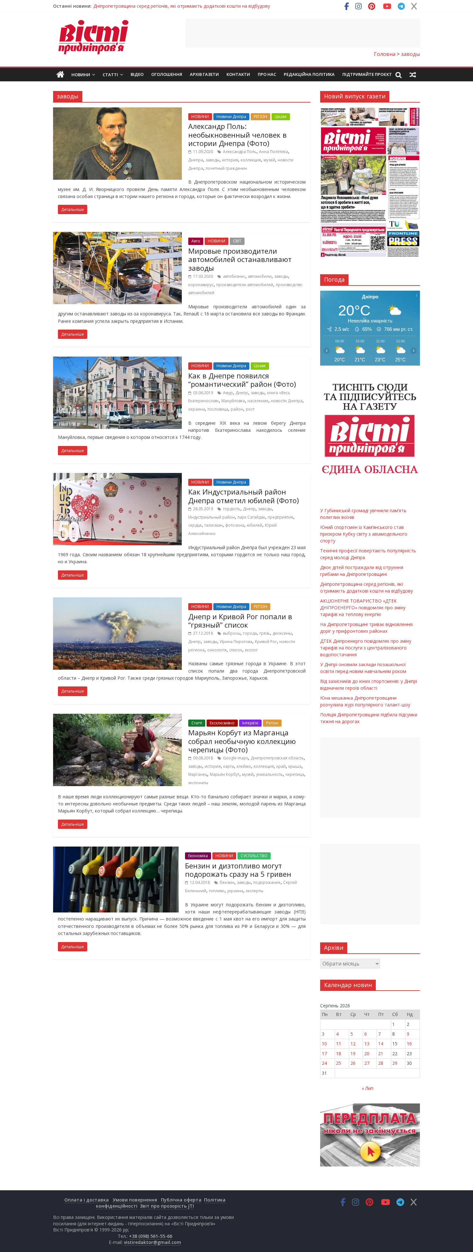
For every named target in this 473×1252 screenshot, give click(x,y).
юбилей (254, 525)
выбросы (231, 633)
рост (250, 409)
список (235, 650)
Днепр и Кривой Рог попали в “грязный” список (240, 621)
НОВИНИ (200, 116)
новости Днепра (286, 401)
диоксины (282, 633)
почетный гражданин (226, 168)
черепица (294, 774)
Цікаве (281, 116)
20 (366, 1053)
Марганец (197, 774)
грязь (264, 633)
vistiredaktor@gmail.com (152, 1242)
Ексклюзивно (222, 723)
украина (235, 891)
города (250, 633)
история (230, 160)
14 (380, 1043)
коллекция (251, 160)
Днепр (242, 392)
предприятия (280, 517)
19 (353, 1053)
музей (269, 160)
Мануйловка (233, 401)
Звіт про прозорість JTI (167, 1206)
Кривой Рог (266, 641)
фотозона (234, 525)
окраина (196, 409)
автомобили (260, 276)
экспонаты (198, 782)
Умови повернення (135, 1200)
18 (338, 1053)
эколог (251, 650)
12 (353, 1043)
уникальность (269, 774)
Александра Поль (239, 151)
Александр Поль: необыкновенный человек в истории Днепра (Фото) (237, 134)
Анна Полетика (273, 151)
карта (228, 766)
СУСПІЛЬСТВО (254, 855)
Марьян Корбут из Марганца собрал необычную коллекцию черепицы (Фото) (242, 741)
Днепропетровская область (277, 758)
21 (380, 1053)
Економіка (198, 855)
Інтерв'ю (250, 723)
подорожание (267, 882)
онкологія (217, 650)
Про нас (267, 74)
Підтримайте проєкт (367, 74)
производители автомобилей (244, 284)
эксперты (254, 891)
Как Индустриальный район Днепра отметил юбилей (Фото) (243, 496)
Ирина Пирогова (236, 641)
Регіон (272, 723)
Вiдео (137, 74)
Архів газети (204, 74)
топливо (217, 891)
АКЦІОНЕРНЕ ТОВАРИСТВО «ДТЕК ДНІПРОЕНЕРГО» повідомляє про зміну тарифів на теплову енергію (362, 607)
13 (366, 1043)
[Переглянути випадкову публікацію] (413, 74)
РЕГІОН (260, 116)
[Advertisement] (303, 33)
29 (394, 1063)
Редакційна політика (309, 74)
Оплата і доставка (86, 1200)
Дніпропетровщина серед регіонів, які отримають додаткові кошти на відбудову (181, 6)
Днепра (195, 160)
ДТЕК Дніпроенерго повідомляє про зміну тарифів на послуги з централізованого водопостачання (365, 648)
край (281, 766)
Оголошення (166, 74)
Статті (110, 74)
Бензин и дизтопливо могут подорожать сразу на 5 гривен (238, 870)
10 (324, 1043)
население (257, 401)
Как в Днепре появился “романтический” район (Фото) (242, 380)
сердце (195, 525)
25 (338, 1063)
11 (338, 1043)
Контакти (238, 74)
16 (409, 1043)
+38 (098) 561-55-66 (150, 1236)
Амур (228, 392)
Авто (195, 241)
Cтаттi (196, 723)
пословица (218, 409)
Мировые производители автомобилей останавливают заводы (240, 259)
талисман (213, 525)
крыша (294, 766)
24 (324, 1063)
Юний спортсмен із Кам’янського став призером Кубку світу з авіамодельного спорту (363, 534)
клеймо (243, 766)
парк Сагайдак (251, 517)
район (237, 409)
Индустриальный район (211, 517)
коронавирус (201, 284)
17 (324, 1053)
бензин (227, 882)
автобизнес (234, 276)
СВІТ (237, 241)
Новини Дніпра (231, 116)
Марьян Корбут (224, 774)
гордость (231, 509)
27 (366, 1063)
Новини (80, 74)
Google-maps (235, 758)
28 (380, 1063)
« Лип (367, 1088)
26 (353, 1063)
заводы (212, 160)
